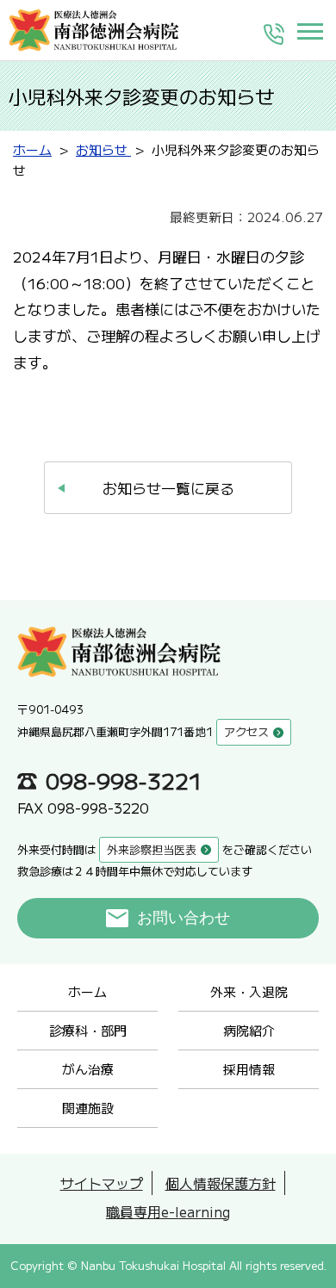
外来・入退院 (249, 991)
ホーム (87, 991)
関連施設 (88, 1108)
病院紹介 (249, 1030)
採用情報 (249, 1069)
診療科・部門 (88, 1030)
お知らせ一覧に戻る (168, 487)
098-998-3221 (124, 780)
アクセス (246, 731)
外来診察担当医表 (151, 849)
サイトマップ (101, 1183)
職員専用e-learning (168, 1211)
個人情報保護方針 (220, 1183)
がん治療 (88, 1069)
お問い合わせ (183, 917)
